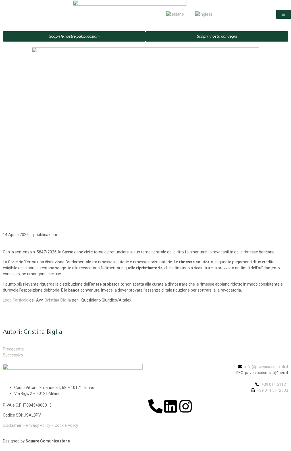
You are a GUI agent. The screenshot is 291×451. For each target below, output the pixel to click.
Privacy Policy (38, 425)
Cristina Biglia (57, 300)
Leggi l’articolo (15, 300)
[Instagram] (185, 406)
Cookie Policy (66, 425)
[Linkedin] (170, 406)
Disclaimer (12, 425)
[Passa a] (175, 14)
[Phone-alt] (155, 406)
